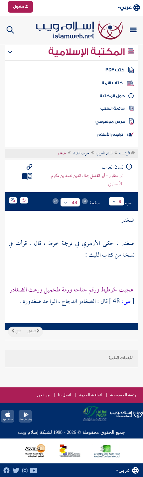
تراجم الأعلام (110, 134)
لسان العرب (104, 153)
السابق (32, 332)
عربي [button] (126, 7)
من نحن (43, 395)
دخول (19, 6)
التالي (17, 332)
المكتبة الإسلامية (87, 51)
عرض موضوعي (110, 121)
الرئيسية (125, 153)
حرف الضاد (80, 153)
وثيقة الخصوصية (123, 395)
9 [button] (120, 201)
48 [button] (74, 202)
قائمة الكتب (112, 108)
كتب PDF (114, 70)
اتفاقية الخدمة (90, 395)
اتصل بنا (64, 395)
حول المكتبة (112, 96)
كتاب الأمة (112, 83)
